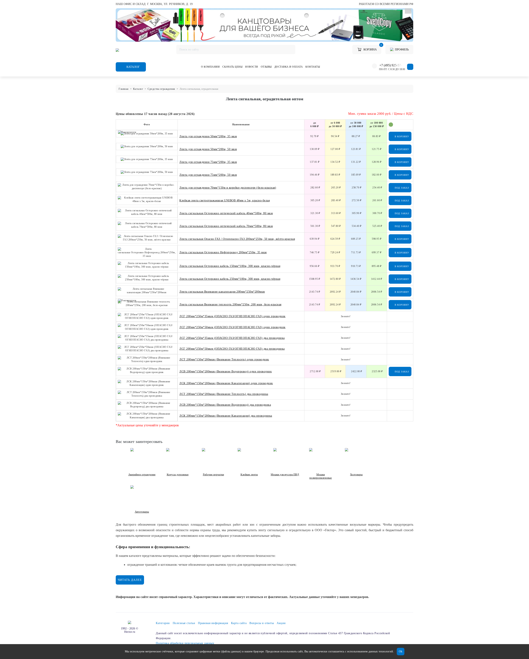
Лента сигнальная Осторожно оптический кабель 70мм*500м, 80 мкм (226, 226)
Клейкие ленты (249, 474)
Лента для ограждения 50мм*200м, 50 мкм (208, 149)
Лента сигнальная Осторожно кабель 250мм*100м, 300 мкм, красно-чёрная (229, 278)
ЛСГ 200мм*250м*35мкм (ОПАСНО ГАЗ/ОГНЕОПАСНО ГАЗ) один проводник (232, 316)
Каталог (133, 66)
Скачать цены (232, 66)
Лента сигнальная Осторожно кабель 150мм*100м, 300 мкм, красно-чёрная (229, 266)
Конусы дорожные (178, 474)
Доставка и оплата (288, 66)
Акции (281, 623)
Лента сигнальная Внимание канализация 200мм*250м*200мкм (222, 291)
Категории (163, 623)
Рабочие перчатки (213, 474)
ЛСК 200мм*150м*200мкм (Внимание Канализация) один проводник (226, 383)
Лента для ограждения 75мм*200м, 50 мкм (208, 174)
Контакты (312, 66)
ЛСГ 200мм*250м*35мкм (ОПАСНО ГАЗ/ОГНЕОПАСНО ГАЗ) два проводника (232, 338)
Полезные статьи (184, 623)
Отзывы (266, 66)
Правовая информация (213, 623)
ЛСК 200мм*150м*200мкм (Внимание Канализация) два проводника (225, 415)
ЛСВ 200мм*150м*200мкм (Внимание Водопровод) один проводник (225, 371)
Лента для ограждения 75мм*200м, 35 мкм (208, 162)
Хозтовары (356, 474)
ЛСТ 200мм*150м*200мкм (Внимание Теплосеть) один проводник (224, 359)
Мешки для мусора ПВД (285, 474)
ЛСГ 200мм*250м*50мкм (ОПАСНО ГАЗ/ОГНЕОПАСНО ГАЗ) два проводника (232, 348)
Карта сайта (239, 623)
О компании (210, 66)
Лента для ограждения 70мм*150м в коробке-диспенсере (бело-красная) (227, 187)
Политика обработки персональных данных (185, 643)
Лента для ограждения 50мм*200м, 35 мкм (208, 136)
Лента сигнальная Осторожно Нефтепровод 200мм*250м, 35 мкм (223, 252)
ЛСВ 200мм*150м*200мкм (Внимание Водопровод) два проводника (225, 404)
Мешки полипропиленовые (320, 476)
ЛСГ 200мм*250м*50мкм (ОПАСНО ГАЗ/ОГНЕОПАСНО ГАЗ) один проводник (232, 327)
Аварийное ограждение (142, 474)
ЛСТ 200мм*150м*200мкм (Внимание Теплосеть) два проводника (223, 394)
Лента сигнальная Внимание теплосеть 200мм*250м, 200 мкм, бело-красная (230, 304)
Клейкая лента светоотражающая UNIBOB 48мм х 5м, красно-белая (224, 200)
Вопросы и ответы (261, 623)
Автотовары (142, 511)
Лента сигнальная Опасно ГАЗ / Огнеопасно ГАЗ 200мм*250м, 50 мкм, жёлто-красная (237, 238)
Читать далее (130, 579)
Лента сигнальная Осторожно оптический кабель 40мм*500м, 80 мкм (226, 213)
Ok (400, 651)
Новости (251, 66)
